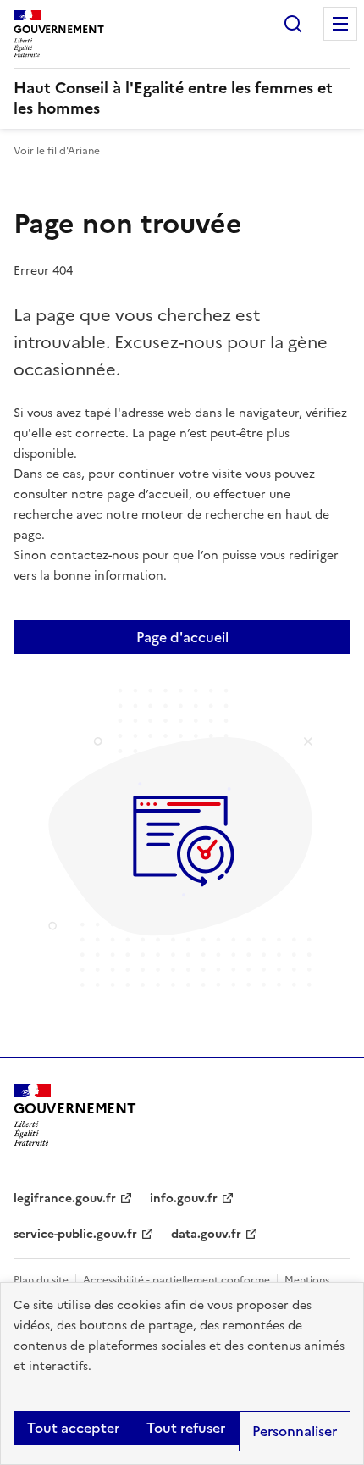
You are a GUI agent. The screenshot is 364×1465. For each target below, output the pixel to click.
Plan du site (41, 1280)
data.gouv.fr (206, 1234)
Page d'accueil (182, 637)
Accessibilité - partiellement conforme (176, 1280)
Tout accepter (73, 1428)
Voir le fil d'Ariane (57, 150)
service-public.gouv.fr (75, 1234)
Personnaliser (294, 1431)
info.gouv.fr (184, 1198)
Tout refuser (185, 1428)
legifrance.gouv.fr (65, 1198)
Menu (340, 24)
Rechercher (293, 24)
